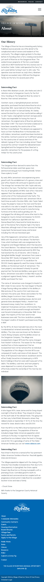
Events (3, 524)
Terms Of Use (29, 577)
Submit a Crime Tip (8, 556)
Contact (39, 1)
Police (31, 1)
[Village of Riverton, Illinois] (9, 9)
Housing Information (9, 527)
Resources (22, 1)
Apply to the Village (9, 538)
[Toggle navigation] (39, 9)
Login (10, 580)
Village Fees (6, 532)
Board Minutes (7, 530)
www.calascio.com (32, 444)
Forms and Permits (8, 535)
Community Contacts (9, 522)
